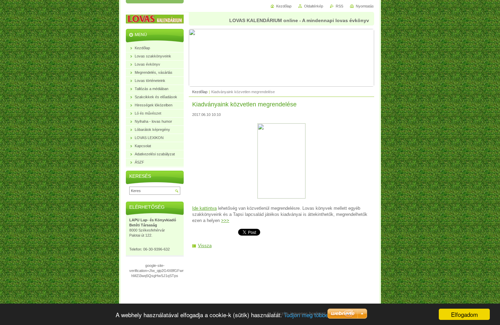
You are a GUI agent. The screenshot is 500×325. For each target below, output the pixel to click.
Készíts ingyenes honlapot (299, 313)
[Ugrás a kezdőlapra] (160, 20)
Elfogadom (464, 314)
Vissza (205, 245)
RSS (339, 6)
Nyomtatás (365, 6)
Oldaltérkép (313, 6)
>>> (225, 220)
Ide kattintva (204, 208)
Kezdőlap (199, 92)
